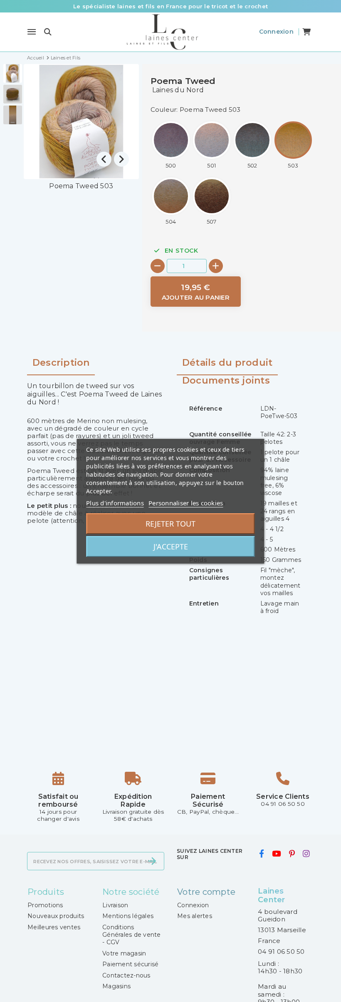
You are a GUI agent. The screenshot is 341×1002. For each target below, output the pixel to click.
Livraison (115, 905)
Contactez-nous (126, 975)
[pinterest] (292, 854)
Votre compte (206, 892)
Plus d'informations (115, 503)
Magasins (116, 986)
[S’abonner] (152, 861)
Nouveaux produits (55, 916)
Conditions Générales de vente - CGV (131, 934)
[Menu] (31, 32)
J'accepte (170, 546)
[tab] (227, 366)
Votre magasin (124, 953)
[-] (158, 266)
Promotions (45, 905)
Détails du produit (227, 362)
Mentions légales (127, 916)
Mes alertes (194, 916)
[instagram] (306, 854)
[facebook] (261, 854)
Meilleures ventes (53, 927)
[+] (216, 266)
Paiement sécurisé (130, 964)
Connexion (193, 905)
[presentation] (103, 159)
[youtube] (276, 854)
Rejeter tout (170, 524)
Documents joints (226, 380)
